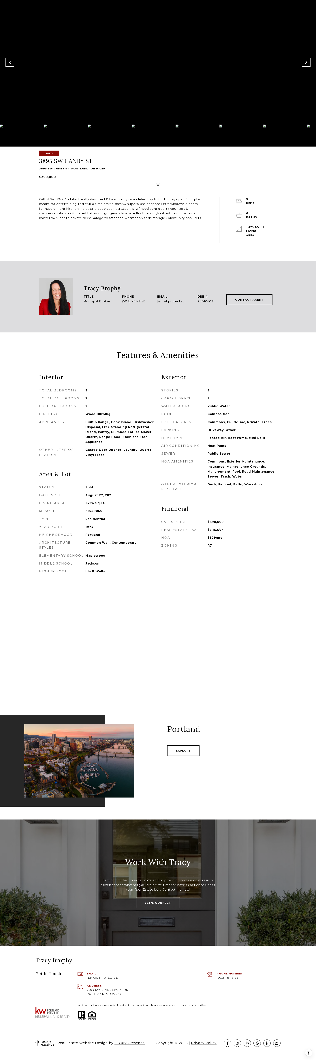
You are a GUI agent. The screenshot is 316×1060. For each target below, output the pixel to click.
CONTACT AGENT (249, 299)
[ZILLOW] (277, 1043)
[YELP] (267, 1043)
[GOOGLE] (257, 1043)
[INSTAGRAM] (237, 1043)
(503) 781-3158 (134, 301)
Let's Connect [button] (158, 902)
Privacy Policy (204, 1043)
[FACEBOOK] (227, 1043)
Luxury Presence (129, 1043)
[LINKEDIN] (247, 1043)
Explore (183, 750)
